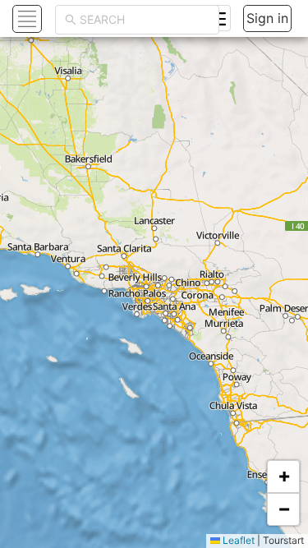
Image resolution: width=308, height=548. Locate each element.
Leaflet (237, 540)
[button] (283, 476)
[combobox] (144, 19)
